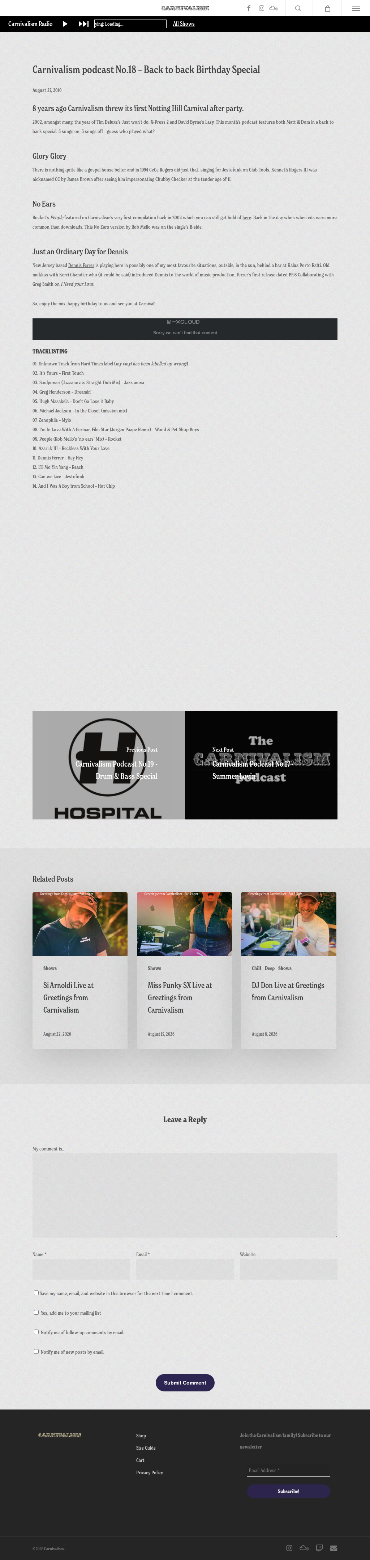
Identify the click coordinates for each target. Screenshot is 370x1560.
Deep (270, 968)
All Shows (184, 24)
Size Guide (146, 1448)
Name (40, 1254)
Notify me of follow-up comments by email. (82, 1332)
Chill (256, 968)
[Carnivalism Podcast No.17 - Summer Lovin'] (261, 765)
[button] (355, 8)
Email (143, 1254)
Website (247, 1254)
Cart (140, 1460)
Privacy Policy (149, 1472)
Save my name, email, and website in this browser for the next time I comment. (116, 1293)
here (246, 217)
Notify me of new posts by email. (72, 1352)
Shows (50, 968)
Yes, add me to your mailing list (70, 1313)
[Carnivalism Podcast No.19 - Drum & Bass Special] (109, 765)
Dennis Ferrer (81, 265)
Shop (141, 1435)
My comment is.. (48, 1148)
